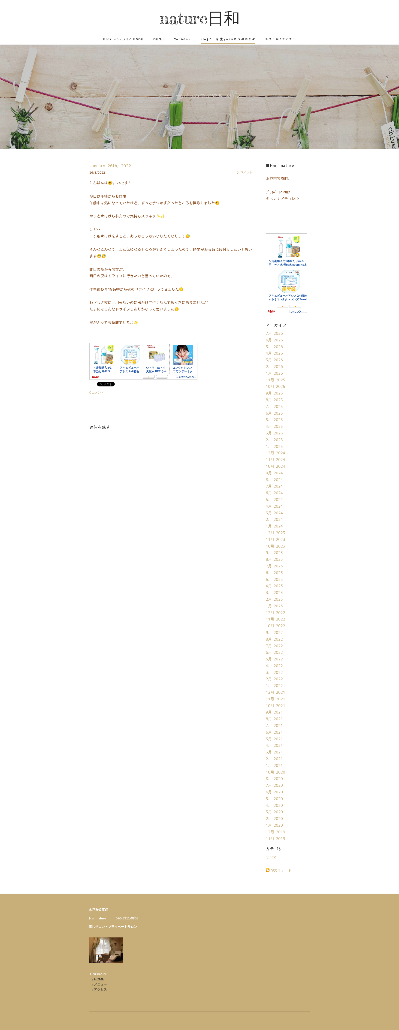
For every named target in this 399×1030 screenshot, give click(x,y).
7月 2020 (274, 785)
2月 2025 (274, 440)
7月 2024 (274, 486)
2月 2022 (274, 679)
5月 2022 (274, 659)
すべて (271, 857)
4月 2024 (274, 506)
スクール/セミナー (280, 39)
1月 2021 (274, 766)
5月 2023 (274, 580)
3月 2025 (274, 433)
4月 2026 (274, 353)
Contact (182, 39)
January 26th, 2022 (110, 166)
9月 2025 (274, 393)
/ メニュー (99, 984)
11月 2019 (275, 839)
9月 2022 (274, 633)
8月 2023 (274, 559)
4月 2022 (274, 666)
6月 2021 (274, 732)
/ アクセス (99, 989)
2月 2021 (274, 759)
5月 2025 (274, 420)
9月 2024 (274, 473)
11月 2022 (275, 619)
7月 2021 (274, 726)
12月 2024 (275, 453)
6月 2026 (274, 340)
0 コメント (244, 172)
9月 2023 (274, 553)
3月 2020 (274, 812)
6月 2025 (274, 413)
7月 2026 (274, 333)
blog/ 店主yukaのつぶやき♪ (228, 39)
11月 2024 (275, 460)
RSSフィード (281, 871)
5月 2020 (274, 799)
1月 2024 (274, 526)
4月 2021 (274, 746)
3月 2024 (274, 513)
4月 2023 (274, 586)
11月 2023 (275, 540)
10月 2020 (275, 772)
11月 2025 (275, 380)
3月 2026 (274, 360)
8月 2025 (274, 400)
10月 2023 (275, 546)
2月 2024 (274, 520)
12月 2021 (275, 692)
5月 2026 (274, 347)
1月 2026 (274, 373)
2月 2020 (274, 819)
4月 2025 (274, 427)
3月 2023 (274, 593)
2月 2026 (274, 367)
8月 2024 (274, 480)
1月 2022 (274, 686)
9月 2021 (274, 712)
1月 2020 (274, 825)
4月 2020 (274, 806)
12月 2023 (275, 533)
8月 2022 (274, 639)
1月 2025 (274, 447)
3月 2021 (274, 752)
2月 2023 (274, 599)
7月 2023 (274, 566)
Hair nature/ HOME (123, 39)
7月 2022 (274, 646)
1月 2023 (274, 606)
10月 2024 (275, 466)
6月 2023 (274, 573)
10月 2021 (275, 706)
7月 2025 (274, 407)
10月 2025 (275, 387)
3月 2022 (274, 673)
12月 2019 (275, 832)
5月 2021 (274, 739)
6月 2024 (274, 493)
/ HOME (97, 979)
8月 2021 (274, 719)
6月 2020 (274, 792)
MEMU (159, 39)
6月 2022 (274, 653)
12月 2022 (275, 613)
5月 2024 (274, 500)
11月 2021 (275, 699)
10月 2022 (275, 626)
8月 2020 (274, 779)
